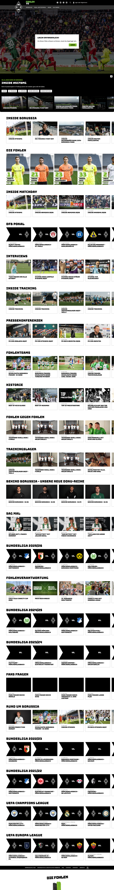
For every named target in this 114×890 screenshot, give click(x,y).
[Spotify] (66, 2)
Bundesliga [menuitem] (29, 7)
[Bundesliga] (88, 868)
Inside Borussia (33, 91)
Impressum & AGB (30, 867)
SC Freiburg (12, 91)
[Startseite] (18, 7)
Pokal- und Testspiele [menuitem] (40, 7)
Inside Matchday (46, 91)
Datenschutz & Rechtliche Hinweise (48, 867)
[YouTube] (60, 2)
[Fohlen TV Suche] (70, 2)
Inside (4, 91)
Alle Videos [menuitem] (56, 7)
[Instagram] (63, 2)
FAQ (63, 867)
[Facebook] (57, 2)
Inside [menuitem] (49, 7)
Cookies (68, 867)
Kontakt (75, 867)
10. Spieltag (22, 91)
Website (82, 867)
